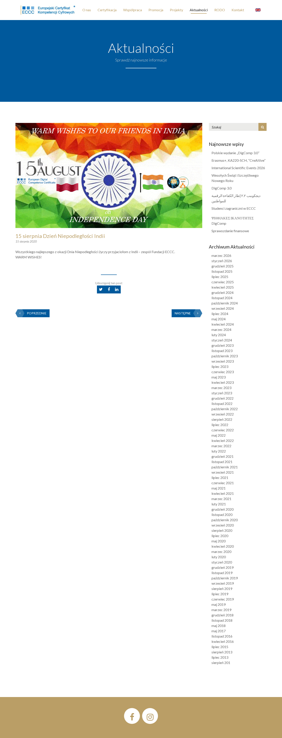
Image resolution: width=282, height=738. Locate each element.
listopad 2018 (222, 620)
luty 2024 (219, 335)
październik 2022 (225, 409)
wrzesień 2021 (223, 472)
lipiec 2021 (220, 477)
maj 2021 (219, 488)
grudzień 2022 (223, 398)
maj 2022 (219, 435)
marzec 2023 (221, 388)
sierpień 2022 (222, 419)
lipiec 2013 (220, 657)
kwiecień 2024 (223, 324)
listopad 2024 (222, 298)
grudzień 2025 (223, 266)
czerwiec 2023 (223, 372)
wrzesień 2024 (223, 308)
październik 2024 (225, 303)
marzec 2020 (221, 551)
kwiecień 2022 (223, 440)
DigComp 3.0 (222, 188)
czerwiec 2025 (223, 282)
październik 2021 (225, 467)
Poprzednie (36, 313)
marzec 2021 (221, 499)
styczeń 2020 (222, 562)
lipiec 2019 (220, 594)
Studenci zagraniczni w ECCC (234, 208)
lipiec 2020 (220, 536)
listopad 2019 (222, 573)
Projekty (176, 10)
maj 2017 (219, 631)
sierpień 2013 (222, 652)
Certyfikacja (107, 10)
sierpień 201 (221, 662)
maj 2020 (219, 541)
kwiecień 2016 (223, 641)
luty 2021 (219, 504)
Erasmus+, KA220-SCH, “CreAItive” (238, 160)
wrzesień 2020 (223, 525)
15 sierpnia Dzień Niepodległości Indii (60, 236)
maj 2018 (219, 625)
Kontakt (238, 10)
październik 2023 (225, 356)
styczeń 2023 (222, 393)
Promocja (155, 10)
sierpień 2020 (222, 530)
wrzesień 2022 (223, 414)
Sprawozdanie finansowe (230, 231)
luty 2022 (219, 451)
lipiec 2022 (220, 425)
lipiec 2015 (220, 647)
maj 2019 (219, 604)
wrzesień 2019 (223, 583)
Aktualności (199, 10)
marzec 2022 (221, 446)
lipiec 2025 (220, 276)
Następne (183, 313)
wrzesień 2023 (223, 361)
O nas (86, 10)
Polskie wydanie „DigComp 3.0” (235, 153)
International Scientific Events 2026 (238, 168)
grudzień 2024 (223, 292)
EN (258, 10)
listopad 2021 (222, 462)
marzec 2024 (221, 329)
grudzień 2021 (223, 456)
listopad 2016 (222, 636)
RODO (219, 10)
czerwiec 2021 (223, 483)
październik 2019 (225, 578)
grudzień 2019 (223, 567)
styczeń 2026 (222, 261)
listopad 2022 (222, 403)
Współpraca (132, 10)
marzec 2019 (221, 610)
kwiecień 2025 (223, 287)
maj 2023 (219, 377)
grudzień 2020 (223, 509)
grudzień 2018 (223, 615)
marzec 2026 (221, 255)
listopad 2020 (222, 514)
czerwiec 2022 (223, 430)
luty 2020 (219, 557)
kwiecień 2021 (223, 493)
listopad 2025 (222, 271)
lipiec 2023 (220, 366)
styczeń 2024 (222, 340)
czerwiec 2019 (223, 599)
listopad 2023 (222, 351)
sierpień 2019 (222, 588)
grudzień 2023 (223, 345)
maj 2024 (219, 319)
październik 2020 (225, 520)
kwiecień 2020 (223, 546)
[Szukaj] (262, 127)
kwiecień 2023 (223, 382)
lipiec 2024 (220, 314)
